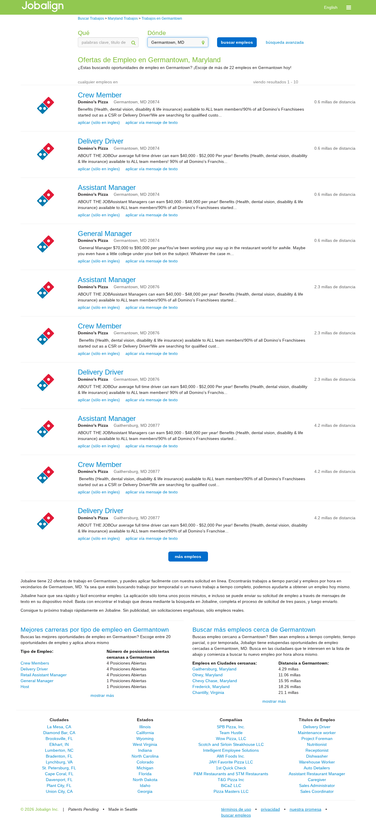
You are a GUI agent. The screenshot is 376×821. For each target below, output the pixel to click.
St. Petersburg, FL (59, 768)
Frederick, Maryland (211, 686)
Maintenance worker (317, 732)
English (331, 7)
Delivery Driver (100, 141)
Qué (84, 32)
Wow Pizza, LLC (231, 738)
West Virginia (145, 744)
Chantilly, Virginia (208, 692)
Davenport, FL (59, 779)
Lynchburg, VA (59, 762)
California (145, 732)
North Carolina (145, 756)
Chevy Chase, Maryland (214, 680)
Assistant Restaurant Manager (317, 773)
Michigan (145, 768)
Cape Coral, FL (59, 773)
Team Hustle (231, 732)
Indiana (145, 750)
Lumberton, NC (59, 750)
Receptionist (317, 750)
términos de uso (236, 809)
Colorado (145, 762)
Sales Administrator (317, 785)
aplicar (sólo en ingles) (99, 122)
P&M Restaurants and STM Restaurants (231, 773)
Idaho (145, 785)
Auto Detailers (317, 768)
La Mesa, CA (59, 726)
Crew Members (35, 663)
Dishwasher (317, 756)
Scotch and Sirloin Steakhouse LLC (231, 744)
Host (25, 686)
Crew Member (100, 95)
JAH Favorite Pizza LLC (231, 762)
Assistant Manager (107, 187)
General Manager (105, 233)
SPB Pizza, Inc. (231, 726)
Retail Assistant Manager (44, 674)
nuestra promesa (305, 809)
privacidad (270, 809)
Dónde (156, 32)
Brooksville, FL (59, 738)
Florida (145, 773)
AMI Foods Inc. (231, 756)
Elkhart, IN (59, 744)
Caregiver (317, 779)
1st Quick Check (231, 768)
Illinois (145, 726)
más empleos (188, 556)
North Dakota (145, 779)
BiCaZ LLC (231, 785)
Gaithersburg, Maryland (214, 669)
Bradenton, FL (59, 756)
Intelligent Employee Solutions (231, 750)
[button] (348, 7)
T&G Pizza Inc (231, 779)
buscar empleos (237, 42)
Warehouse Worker (317, 762)
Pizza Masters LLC (231, 791)
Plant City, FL (59, 785)
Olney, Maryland (207, 674)
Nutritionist (317, 744)
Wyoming (145, 738)
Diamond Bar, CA (59, 732)
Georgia (144, 791)
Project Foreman (317, 738)
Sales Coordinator (317, 791)
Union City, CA (59, 791)
